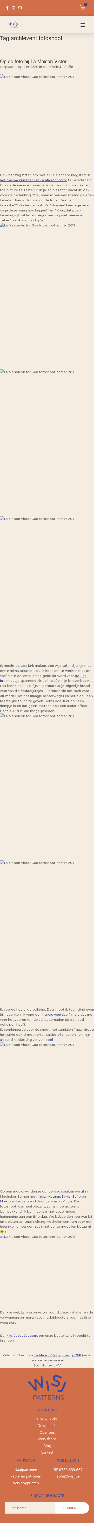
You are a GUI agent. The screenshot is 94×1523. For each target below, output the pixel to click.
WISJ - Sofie (62, 67)
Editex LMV (51, 1365)
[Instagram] (13, 7)
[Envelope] (19, 7)
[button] (83, 25)
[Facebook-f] (7, 7)
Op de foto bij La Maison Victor (33, 61)
